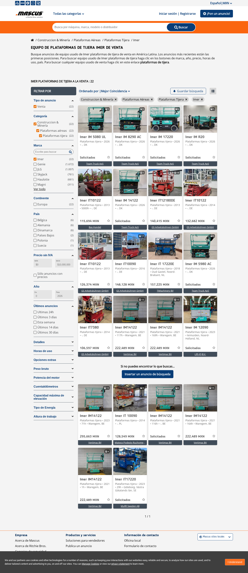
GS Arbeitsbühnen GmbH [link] (165, 227)
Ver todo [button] (40, 189)
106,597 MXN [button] (89, 348)
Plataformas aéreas (87, 40)
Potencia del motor (47, 377)
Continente (41, 198)
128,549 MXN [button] (124, 436)
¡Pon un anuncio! (218, 14)
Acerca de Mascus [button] (27, 541)
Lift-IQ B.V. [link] (200, 354)
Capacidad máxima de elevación (49, 397)
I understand (235, 562)
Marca (38, 145)
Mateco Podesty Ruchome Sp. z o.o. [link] (134, 442)
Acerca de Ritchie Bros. (30, 546)
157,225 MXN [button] (159, 284)
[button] (53, 91)
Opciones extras (45, 359)
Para (58, 292)
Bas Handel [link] (95, 227)
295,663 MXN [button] (89, 436)
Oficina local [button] (132, 541)
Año (36, 286)
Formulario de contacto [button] (140, 546)
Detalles (39, 342)
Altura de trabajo (45, 416)
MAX (58, 261)
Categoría (40, 116)
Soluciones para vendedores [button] (85, 541)
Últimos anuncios (46, 306)
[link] (95, 119)
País (37, 214)
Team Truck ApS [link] (94, 163)
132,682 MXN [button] (195, 221)
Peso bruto (41, 368)
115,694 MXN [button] (89, 221)
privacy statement (120, 563)
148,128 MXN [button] (124, 284)
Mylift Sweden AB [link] (130, 506)
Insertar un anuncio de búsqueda (147, 374)
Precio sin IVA (43, 255)
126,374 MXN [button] (89, 284)
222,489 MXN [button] (124, 348)
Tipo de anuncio (45, 100)
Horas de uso (43, 351)
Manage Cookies (90, 563)
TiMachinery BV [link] (165, 290)
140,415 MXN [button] (159, 221)
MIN (36, 261)
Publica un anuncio (79, 546)
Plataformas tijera (116, 40)
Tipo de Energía (44, 407)
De (35, 292)
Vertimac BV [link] (130, 354)
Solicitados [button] (87, 157)
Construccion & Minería (54, 40)
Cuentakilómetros (46, 386)
